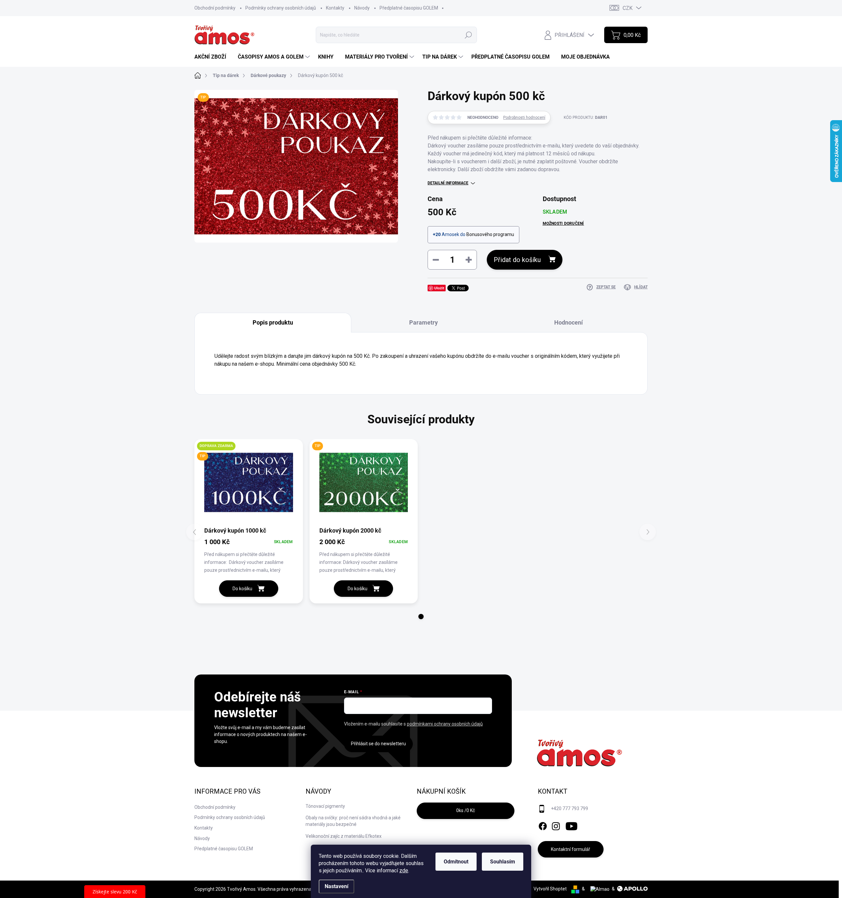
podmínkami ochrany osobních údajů (445, 723)
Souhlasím (502, 861)
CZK (627, 8)
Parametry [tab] (423, 322)
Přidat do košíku (517, 260)
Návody (362, 8)
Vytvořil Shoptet (550, 888)
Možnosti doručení (563, 223)
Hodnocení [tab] (568, 322)
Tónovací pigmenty (325, 806)
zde (403, 870)
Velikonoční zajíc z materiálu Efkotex (344, 836)
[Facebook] (543, 825)
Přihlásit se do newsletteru (378, 743)
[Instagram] (556, 825)
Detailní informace (448, 183)
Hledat (468, 35)
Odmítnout (456, 861)
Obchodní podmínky (214, 8)
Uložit (439, 287)
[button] (421, 616)
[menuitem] (212, 57)
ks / (465, 810)
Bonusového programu (490, 234)
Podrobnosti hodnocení (524, 117)
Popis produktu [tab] (273, 322)
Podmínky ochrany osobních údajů (280, 8)
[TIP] (363, 482)
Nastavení (336, 886)
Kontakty (335, 8)
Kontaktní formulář (570, 849)
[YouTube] (571, 825)
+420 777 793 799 (569, 808)
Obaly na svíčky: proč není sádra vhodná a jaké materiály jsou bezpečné (353, 821)
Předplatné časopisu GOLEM (409, 8)
